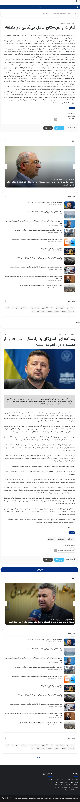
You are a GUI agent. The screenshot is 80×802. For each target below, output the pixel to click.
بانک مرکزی (45, 308)
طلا (12, 308)
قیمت (7, 308)
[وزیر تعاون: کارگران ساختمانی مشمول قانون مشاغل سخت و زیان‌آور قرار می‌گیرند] (69, 233)
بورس (37, 308)
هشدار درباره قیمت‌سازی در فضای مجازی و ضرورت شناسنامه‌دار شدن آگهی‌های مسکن (37, 239)
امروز (62, 308)
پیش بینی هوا (40, 311)
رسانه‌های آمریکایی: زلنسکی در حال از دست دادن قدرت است (44, 202)
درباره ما (49, 779)
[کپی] (55, 119)
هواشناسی (49, 311)
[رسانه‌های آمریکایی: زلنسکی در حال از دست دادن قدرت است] (69, 205)
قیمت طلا (63, 311)
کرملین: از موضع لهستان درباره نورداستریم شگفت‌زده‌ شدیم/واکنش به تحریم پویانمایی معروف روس (33, 222)
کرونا (33, 311)
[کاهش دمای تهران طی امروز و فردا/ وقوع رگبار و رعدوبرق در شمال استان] (69, 288)
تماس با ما (49, 783)
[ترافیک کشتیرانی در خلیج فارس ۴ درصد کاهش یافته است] (69, 214)
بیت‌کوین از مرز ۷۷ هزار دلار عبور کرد (51, 248)
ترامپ (31, 308)
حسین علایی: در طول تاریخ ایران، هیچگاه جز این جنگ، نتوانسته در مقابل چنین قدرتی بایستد (40, 183)
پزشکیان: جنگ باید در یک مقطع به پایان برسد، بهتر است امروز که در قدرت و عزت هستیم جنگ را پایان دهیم (33, 277)
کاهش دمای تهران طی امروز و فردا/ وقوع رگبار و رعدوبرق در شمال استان (41, 285)
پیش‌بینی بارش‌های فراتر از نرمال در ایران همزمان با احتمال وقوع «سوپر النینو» (39, 258)
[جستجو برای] (77, 7)
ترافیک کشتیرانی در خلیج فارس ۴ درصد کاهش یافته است (45, 212)
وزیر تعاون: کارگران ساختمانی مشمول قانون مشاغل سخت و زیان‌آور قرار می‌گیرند (38, 230)
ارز (67, 308)
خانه (73, 13)
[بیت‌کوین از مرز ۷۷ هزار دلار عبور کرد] (69, 251)
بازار (52, 308)
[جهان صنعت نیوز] (40, 7)
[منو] (4, 7)
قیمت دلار (71, 311)
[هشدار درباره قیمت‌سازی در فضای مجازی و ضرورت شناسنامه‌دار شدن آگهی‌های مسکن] (69, 242)
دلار (17, 308)
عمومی (69, 13)
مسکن (57, 311)
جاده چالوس (24, 308)
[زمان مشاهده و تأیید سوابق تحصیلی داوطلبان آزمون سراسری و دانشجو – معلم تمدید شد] (69, 270)
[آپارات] (3, 798)
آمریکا (72, 308)
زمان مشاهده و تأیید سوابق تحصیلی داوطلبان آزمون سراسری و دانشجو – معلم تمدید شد (36, 267)
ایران (57, 308)
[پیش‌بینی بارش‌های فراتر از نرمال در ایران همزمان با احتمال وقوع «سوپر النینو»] (69, 261)
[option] (40, 166)
